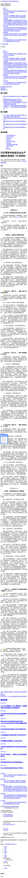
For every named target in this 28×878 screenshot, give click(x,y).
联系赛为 (12, 41)
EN (1, 44)
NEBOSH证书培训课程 (9, 27)
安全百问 (15, 33)
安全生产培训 (9, 137)
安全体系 (5, 35)
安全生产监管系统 (9, 12)
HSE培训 (10, 35)
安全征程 (8, 143)
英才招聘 (17, 41)
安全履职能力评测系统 (12, 144)
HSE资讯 (8, 148)
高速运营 (11, 17)
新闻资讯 (5, 32)
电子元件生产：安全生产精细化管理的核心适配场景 (14, 696)
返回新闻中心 (4, 89)
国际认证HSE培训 (15, 29)
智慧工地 (15, 35)
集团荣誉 (20, 39)
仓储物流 (17, 15)
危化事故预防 (22, 17)
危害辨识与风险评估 (12, 23)
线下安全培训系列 (9, 30)
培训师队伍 (17, 30)
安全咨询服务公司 (11, 135)
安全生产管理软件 (11, 141)
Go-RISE (20, 33)
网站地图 (5, 827)
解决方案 (5, 14)
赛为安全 (5, 830)
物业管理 (16, 17)
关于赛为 (5, 38)
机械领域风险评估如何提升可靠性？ (12, 99)
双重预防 (25, 33)
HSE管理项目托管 (10, 24)
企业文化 (15, 39)
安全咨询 (5, 18)
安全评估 (8, 140)
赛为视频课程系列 (20, 27)
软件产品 (5, 9)
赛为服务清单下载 (8, 816)
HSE (7, 147)
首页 (4, 8)
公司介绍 (5, 39)
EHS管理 (8, 138)
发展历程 (10, 39)
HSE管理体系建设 (16, 21)
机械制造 (12, 15)
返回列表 (3, 88)
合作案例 (7, 41)
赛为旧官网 (5, 44)
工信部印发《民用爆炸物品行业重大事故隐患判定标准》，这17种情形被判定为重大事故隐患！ (14, 107)
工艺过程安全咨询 (17, 20)
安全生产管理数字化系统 (9, 11)
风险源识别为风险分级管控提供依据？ (13, 101)
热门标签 (5, 826)
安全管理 (10, 33)
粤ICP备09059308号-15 (9, 824)
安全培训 (5, 26)
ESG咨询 (25, 24)
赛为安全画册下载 (8, 814)
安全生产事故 (9, 146)
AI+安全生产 (6, 15)
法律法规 (20, 35)
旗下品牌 (6, 829)
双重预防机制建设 (8, 20)
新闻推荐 (4, 700)
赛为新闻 (5, 33)
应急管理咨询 (18, 24)
